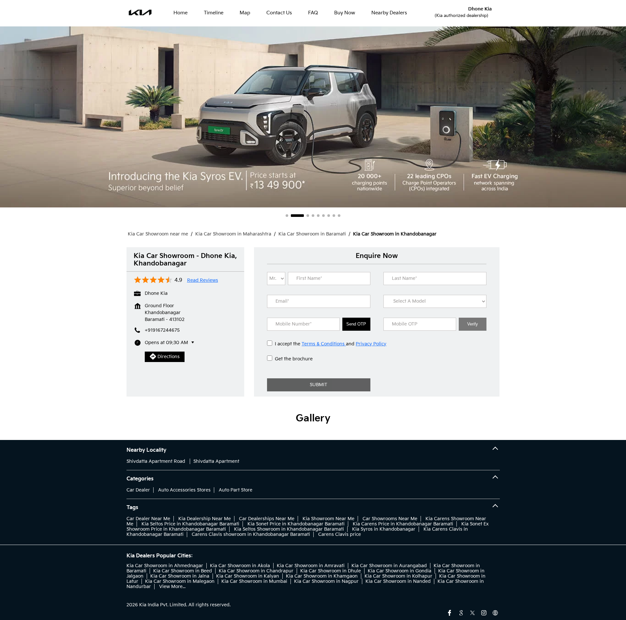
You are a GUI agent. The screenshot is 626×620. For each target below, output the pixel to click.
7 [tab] (328, 215)
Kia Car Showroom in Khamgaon (322, 576)
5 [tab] (318, 215)
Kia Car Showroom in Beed (182, 571)
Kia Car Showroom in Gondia (399, 571)
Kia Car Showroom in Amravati (311, 565)
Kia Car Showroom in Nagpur (326, 581)
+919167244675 (162, 330)
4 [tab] (313, 215)
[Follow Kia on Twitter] (472, 612)
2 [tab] (297, 215)
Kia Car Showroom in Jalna (179, 576)
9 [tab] (339, 215)
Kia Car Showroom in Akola (240, 565)
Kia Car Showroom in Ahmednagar (165, 565)
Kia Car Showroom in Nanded (398, 581)
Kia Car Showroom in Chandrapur (256, 571)
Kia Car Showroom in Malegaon (180, 581)
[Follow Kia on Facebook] (449, 612)
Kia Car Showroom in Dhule (330, 571)
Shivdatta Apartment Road (156, 461)
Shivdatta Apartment (216, 461)
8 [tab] (334, 215)
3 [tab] (307, 215)
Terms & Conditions (324, 344)
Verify (472, 324)
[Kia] (140, 13)
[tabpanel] (313, 116)
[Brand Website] (495, 612)
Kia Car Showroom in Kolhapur (398, 576)
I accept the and (330, 344)
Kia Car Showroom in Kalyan (247, 576)
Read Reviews (202, 280)
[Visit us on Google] (461, 612)
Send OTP (356, 324)
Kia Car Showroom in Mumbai (254, 581)
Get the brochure (294, 359)
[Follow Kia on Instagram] (483, 612)
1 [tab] (287, 215)
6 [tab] (323, 215)
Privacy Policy (371, 344)
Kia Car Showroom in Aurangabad (389, 565)
